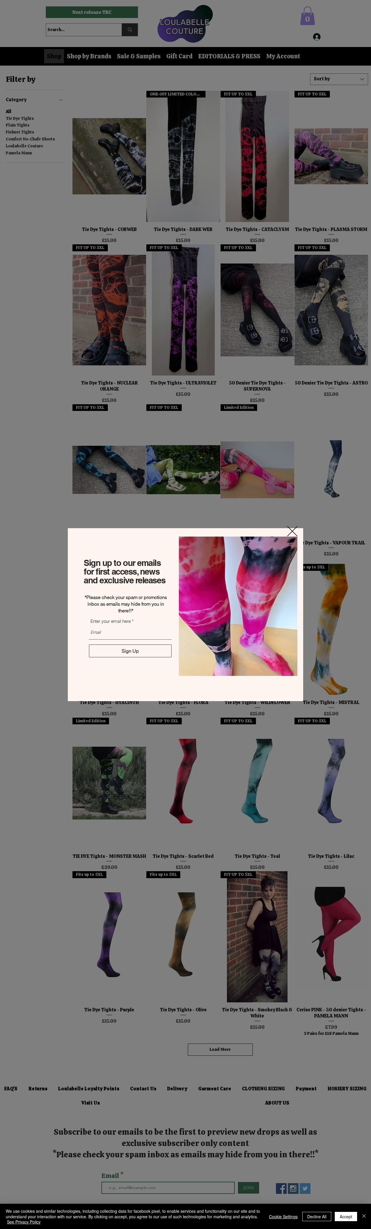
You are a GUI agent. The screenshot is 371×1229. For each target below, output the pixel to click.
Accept (346, 1216)
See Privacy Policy (24, 1222)
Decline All (316, 1216)
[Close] (364, 1216)
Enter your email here (110, 621)
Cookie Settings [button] (283, 1216)
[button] (292, 531)
